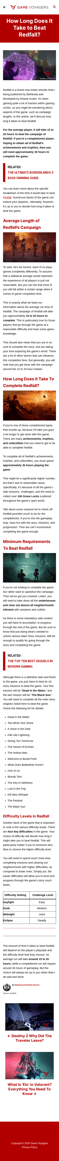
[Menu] (4, 7)
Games (6, 993)
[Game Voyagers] (29, 7)
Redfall (7, 197)
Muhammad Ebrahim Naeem (27, 985)
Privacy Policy (29, 1147)
